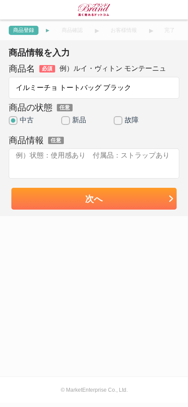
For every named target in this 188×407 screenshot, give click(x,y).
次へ (94, 199)
